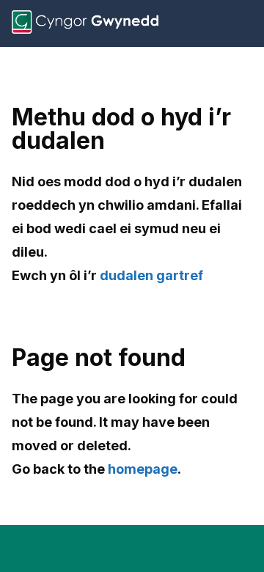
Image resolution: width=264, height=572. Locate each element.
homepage (142, 469)
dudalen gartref (151, 275)
